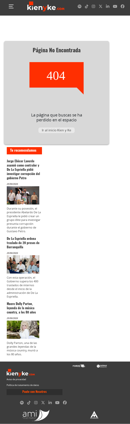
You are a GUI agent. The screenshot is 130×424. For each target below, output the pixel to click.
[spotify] (79, 7)
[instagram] (93, 7)
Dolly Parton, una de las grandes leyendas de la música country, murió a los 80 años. (22, 348)
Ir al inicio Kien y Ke (56, 130)
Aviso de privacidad (16, 379)
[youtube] (115, 7)
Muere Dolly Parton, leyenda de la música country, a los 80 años (21, 308)
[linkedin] (107, 7)
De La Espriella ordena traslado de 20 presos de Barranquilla (23, 243)
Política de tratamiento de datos (23, 385)
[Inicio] (45, 6)
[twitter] (100, 7)
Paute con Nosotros (34, 392)
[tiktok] (86, 7)
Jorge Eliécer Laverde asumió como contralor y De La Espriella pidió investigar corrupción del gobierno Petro (23, 170)
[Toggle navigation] (11, 6)
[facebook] (122, 7)
